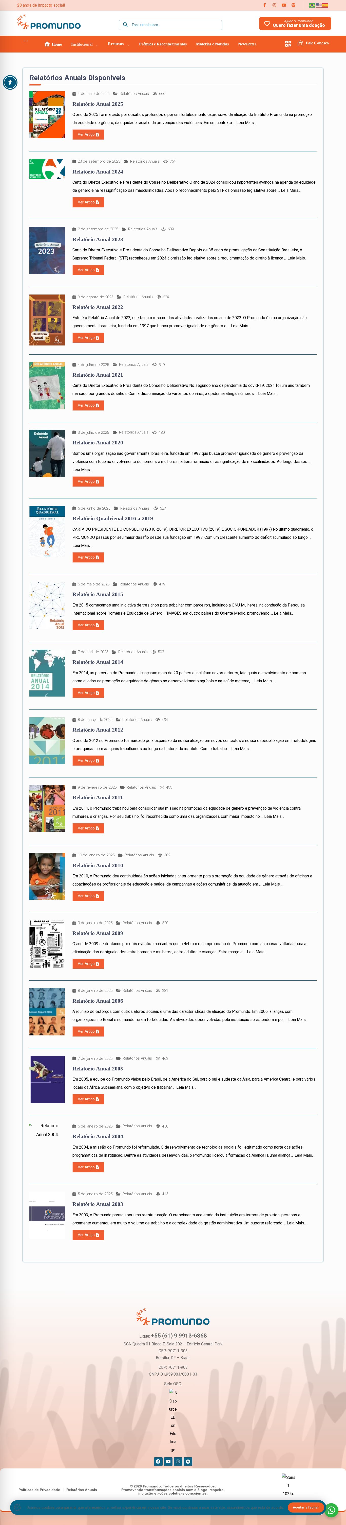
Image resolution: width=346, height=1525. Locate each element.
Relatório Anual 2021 (97, 375)
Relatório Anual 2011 (97, 797)
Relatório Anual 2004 (97, 1136)
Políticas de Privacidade (39, 1490)
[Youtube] (168, 1461)
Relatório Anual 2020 (97, 442)
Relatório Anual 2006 (97, 1001)
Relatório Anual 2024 (97, 171)
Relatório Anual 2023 (97, 239)
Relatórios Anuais (134, 93)
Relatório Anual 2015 (97, 594)
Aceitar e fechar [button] (306, 1507)
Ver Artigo (86, 134)
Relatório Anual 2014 (97, 662)
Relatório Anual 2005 (97, 1068)
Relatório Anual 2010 (97, 865)
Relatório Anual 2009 (97, 933)
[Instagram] (178, 1461)
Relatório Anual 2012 (97, 729)
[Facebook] (158, 1461)
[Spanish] (325, 5)
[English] (319, 5)
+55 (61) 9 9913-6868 (179, 1335)
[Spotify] (188, 1461)
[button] (265, 5)
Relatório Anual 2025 (97, 104)
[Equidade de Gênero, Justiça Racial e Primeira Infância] (49, 21)
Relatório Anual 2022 (97, 307)
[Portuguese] (312, 5)
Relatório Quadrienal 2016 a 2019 (112, 518)
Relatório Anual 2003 (97, 1204)
